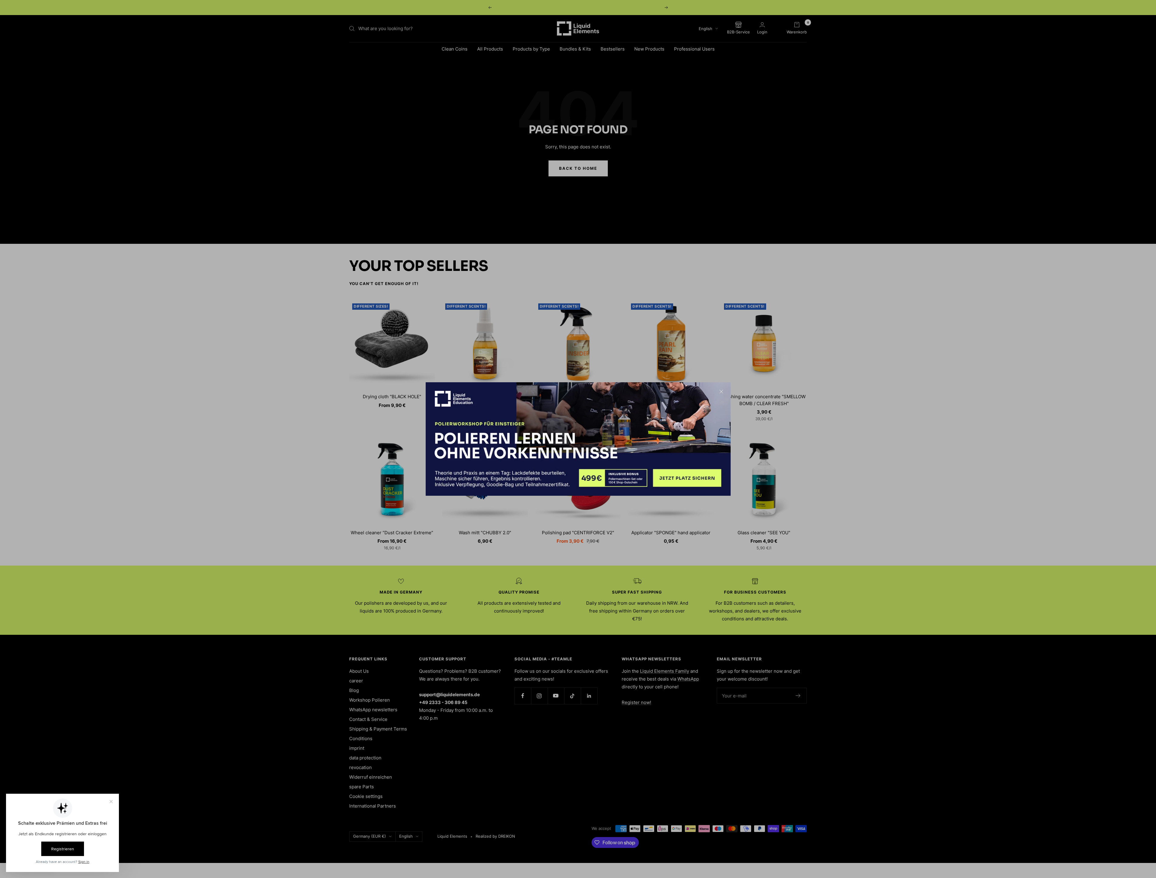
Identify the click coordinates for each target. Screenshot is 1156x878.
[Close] (721, 391)
